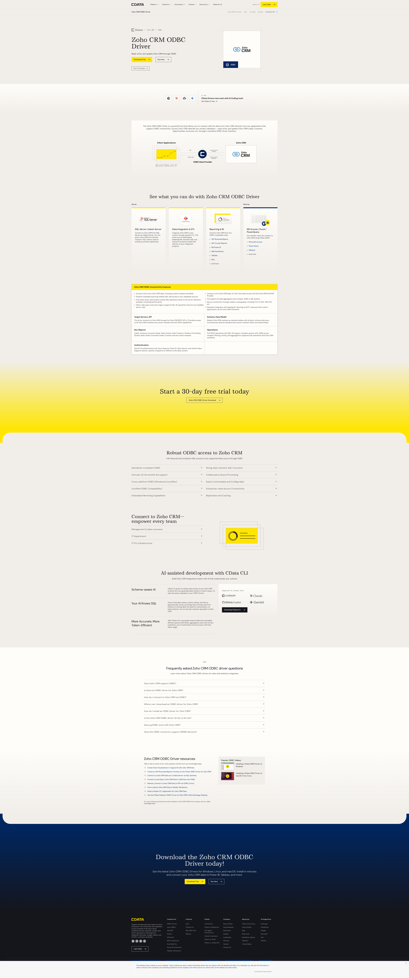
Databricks (265, 927)
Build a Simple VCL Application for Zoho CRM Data (167, 791)
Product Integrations (211, 927)
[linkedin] (133, 941)
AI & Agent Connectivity (209, 932)
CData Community (248, 924)
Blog (243, 930)
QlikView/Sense (217, 251)
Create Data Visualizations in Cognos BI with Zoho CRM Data (170, 768)
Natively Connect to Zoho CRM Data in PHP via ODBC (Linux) (170, 783)
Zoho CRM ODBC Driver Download (202, 400)
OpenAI (263, 941)
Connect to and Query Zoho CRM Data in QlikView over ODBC (171, 779)
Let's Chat (267, 4)
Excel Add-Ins (172, 944)
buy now (161, 59)
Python (169, 934)
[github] (140, 941)
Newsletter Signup (248, 937)
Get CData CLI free (208, 101)
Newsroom (227, 930)
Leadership (227, 937)
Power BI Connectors (174, 947)
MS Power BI (216, 247)
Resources (245, 934)
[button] (167, 466)
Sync (187, 924)
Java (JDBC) (171, 927)
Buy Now (260, 12)
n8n (262, 937)
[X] (136, 941)
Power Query (254, 246)
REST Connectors (173, 941)
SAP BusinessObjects (219, 239)
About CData (227, 924)
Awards (225, 934)
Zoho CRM (150, 30)
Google (263, 930)
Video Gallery (247, 944)
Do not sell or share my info (263, 971)
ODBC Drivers (172, 924)
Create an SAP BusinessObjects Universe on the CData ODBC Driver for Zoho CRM (179, 772)
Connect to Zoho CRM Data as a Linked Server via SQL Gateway (172, 775)
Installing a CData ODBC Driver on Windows (249, 765)
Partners (226, 941)
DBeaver (252, 250)
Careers (226, 944)
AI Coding (252, 12)
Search (255, 4)
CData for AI (217, 4)
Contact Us (227, 947)
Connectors (208, 924)
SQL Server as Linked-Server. (147, 234)
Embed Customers (211, 936)
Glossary (245, 941)
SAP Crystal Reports (219, 243)
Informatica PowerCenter (182, 238)
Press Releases (228, 927)
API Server (170, 937)
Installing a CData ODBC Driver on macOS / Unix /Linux (249, 774)
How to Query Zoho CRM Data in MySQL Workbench (167, 787)
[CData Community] (144, 941)
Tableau (214, 255)
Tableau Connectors (174, 951)
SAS (213, 259)
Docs (245, 12)
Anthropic (264, 924)
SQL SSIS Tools (191, 930)
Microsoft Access (255, 242)
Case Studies (246, 927)
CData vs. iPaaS (210, 939)
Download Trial (270, 12)
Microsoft (264, 934)
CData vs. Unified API (211, 943)
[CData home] (139, 4)
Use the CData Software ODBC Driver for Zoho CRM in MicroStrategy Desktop (177, 795)
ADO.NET (170, 930)
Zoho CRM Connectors (234, 12)
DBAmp (188, 934)
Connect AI (189, 927)
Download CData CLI (232, 610)
